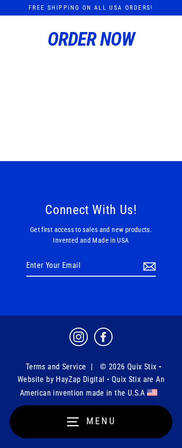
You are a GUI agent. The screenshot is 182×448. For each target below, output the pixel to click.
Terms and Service (56, 366)
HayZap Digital (80, 379)
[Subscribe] (148, 266)
